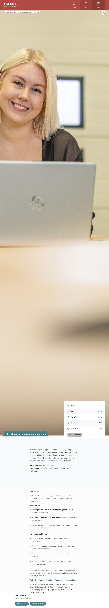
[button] (74, 5)
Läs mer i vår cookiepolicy (23, 598)
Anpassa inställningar (38, 603)
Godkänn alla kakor (22, 603)
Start (7, 12)
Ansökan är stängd (74, 435)
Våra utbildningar (14, 12)
